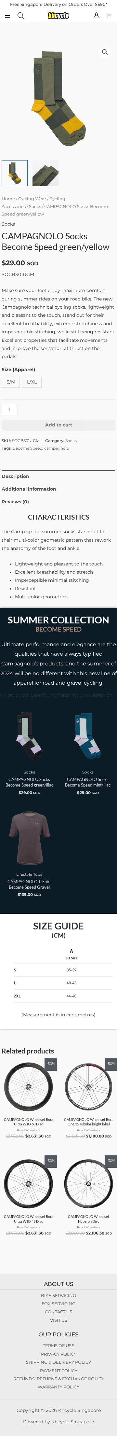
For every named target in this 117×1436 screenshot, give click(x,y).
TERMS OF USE (58, 1345)
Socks (35, 206)
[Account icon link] (96, 15)
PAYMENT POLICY (58, 1370)
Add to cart (58, 424)
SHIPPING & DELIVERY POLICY (58, 1362)
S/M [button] (10, 381)
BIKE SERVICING (58, 1295)
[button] (105, 52)
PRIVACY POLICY (58, 1354)
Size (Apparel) (18, 369)
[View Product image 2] (45, 173)
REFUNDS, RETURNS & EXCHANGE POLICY (58, 1378)
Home (8, 198)
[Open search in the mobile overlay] (21, 15)
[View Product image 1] (15, 173)
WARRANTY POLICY (58, 1386)
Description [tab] (15, 476)
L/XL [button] (32, 381)
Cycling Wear (32, 198)
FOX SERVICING (58, 1303)
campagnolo (56, 448)
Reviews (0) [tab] (15, 501)
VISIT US (58, 1320)
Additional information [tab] (29, 489)
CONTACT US (58, 1311)
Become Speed (27, 448)
